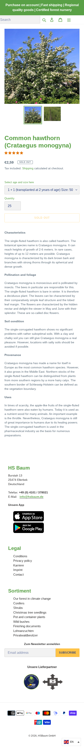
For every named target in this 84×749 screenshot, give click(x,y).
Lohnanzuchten (23, 631)
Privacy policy (22, 560)
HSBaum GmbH (47, 735)
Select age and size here (19, 182)
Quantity (9, 198)
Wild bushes (21, 621)
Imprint (17, 570)
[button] (14, 153)
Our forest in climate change (32, 598)
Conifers (18, 603)
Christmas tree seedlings (29, 612)
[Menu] (69, 19)
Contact (18, 574)
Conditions (20, 556)
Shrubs (18, 607)
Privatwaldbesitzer (25, 635)
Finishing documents (27, 626)
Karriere (18, 565)
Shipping (27, 168)
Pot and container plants (29, 617)
